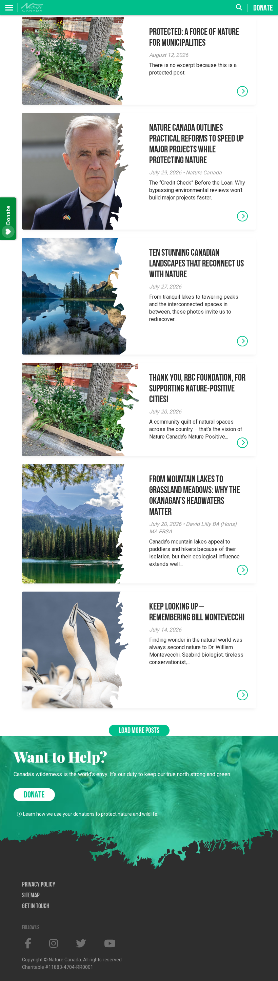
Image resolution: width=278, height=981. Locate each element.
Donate (263, 8)
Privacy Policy (38, 884)
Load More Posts (139, 731)
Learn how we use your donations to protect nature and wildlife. (90, 814)
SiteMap (31, 895)
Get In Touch (35, 906)
